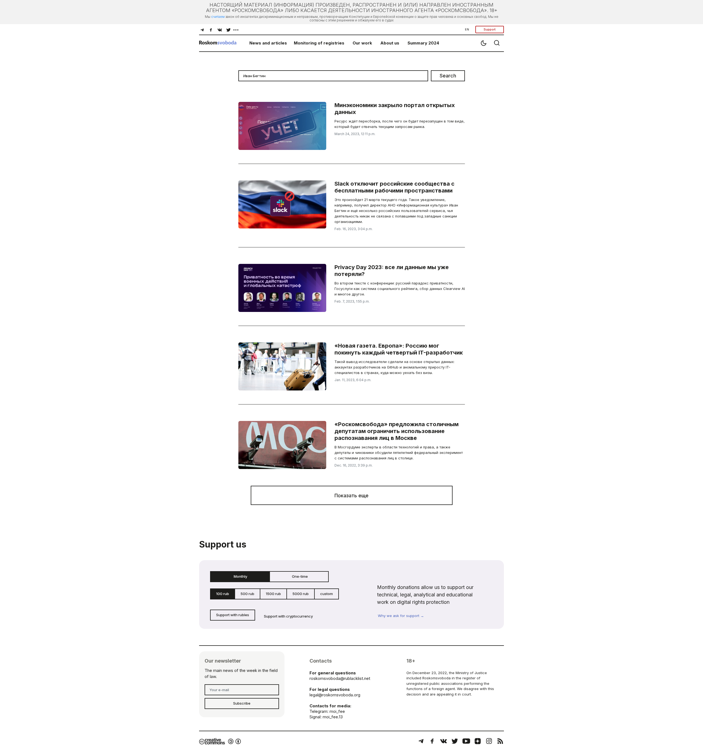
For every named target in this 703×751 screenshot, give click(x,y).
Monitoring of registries (319, 43)
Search (448, 76)
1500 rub (273, 593)
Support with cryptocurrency (288, 616)
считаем (218, 17)
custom (326, 593)
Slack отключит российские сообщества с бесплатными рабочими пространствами (394, 187)
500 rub (247, 593)
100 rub (222, 593)
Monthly (240, 576)
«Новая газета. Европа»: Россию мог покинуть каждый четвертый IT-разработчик (398, 349)
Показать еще (351, 495)
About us (389, 43)
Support (490, 29)
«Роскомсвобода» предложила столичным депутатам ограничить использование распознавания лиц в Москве (396, 431)
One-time (300, 576)
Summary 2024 (423, 43)
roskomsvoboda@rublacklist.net (339, 678)
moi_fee (337, 711)
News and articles (268, 43)
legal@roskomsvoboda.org (334, 694)
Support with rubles (232, 615)
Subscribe (241, 703)
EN (467, 29)
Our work (362, 43)
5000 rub (300, 593)
